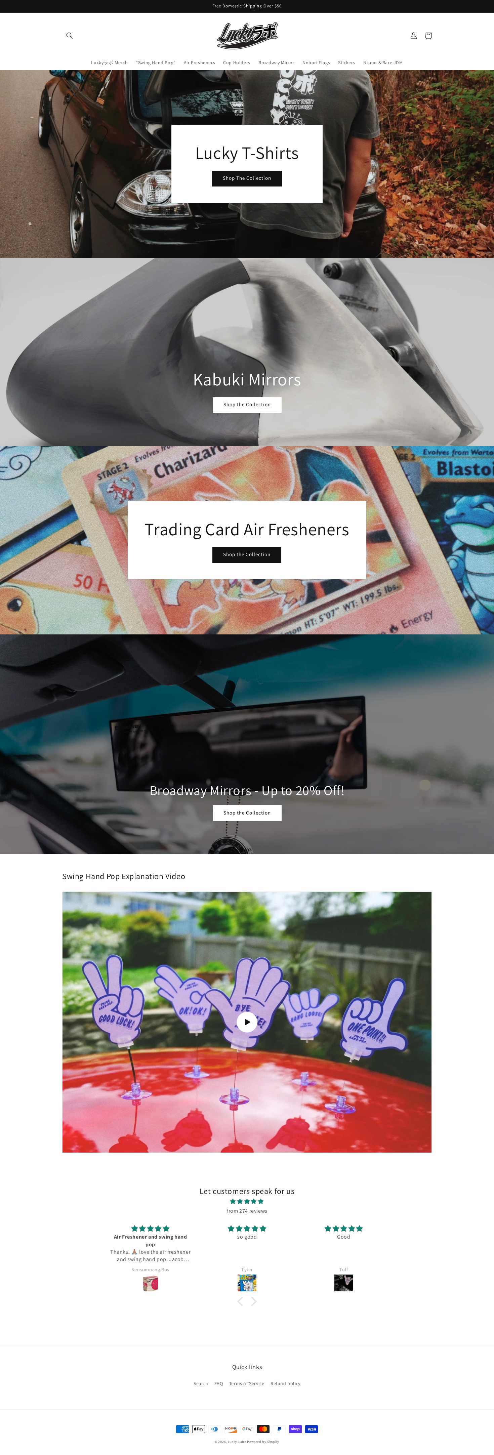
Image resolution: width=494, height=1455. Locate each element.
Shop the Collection (247, 404)
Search (201, 1383)
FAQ (218, 1383)
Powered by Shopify (263, 1442)
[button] (69, 35)
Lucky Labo (237, 1442)
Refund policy (285, 1383)
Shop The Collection (247, 178)
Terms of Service (246, 1383)
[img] (247, 1202)
